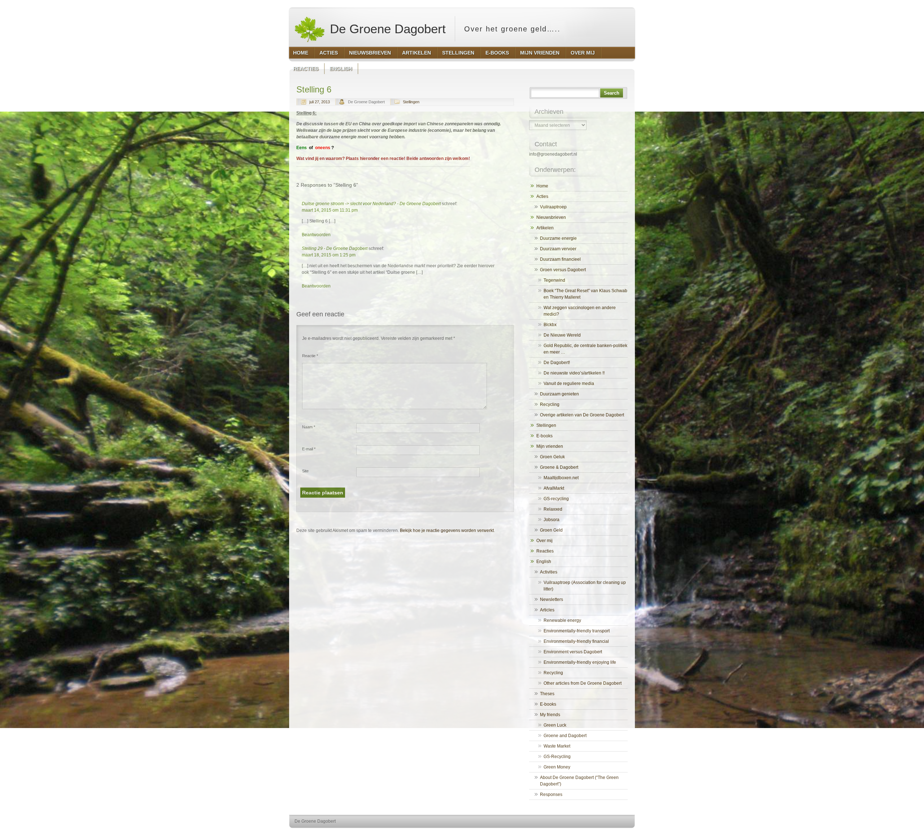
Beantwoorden (316, 234)
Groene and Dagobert (565, 735)
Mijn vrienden (549, 446)
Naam (308, 427)
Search (611, 93)
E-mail (308, 449)
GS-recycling (556, 498)
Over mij (544, 540)
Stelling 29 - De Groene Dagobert (334, 248)
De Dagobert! (557, 362)
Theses (547, 693)
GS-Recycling (557, 756)
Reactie (310, 356)
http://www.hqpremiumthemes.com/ (606, 835)
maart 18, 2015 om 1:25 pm (329, 254)
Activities (548, 572)
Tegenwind (554, 280)
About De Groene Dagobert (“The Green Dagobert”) (579, 781)
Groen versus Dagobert (563, 269)
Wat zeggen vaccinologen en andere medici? (580, 311)
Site (305, 471)
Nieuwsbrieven (551, 217)
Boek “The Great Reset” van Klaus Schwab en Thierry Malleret (585, 294)
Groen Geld (551, 530)
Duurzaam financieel (560, 259)
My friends (550, 714)
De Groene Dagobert (386, 29)
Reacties (545, 551)
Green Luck (555, 725)
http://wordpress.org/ (551, 835)
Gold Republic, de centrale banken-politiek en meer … (585, 349)
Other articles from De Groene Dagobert (583, 683)
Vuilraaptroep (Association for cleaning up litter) (585, 586)
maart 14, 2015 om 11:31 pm (330, 210)
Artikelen (545, 227)
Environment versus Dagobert (573, 651)
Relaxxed (553, 509)
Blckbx (550, 324)
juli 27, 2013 (319, 102)
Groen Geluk (552, 456)
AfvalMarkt (554, 488)
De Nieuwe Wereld (562, 335)
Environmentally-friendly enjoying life (580, 662)
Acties (542, 196)
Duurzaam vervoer (558, 248)
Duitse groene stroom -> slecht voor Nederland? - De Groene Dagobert (371, 203)
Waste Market (557, 746)
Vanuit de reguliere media (569, 383)
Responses (551, 794)
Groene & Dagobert (559, 467)
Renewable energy (562, 620)
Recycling (549, 404)
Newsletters (551, 599)
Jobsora (551, 519)
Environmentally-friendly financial (576, 641)
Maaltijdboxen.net (561, 477)
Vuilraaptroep (553, 206)
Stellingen (411, 102)
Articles (547, 609)
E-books (544, 435)
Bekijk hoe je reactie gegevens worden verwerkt (447, 530)
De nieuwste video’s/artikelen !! (574, 373)
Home (542, 186)
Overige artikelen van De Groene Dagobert (582, 414)
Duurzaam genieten (559, 394)
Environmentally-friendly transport (577, 630)
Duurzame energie (558, 238)
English (543, 561)
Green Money (557, 767)
